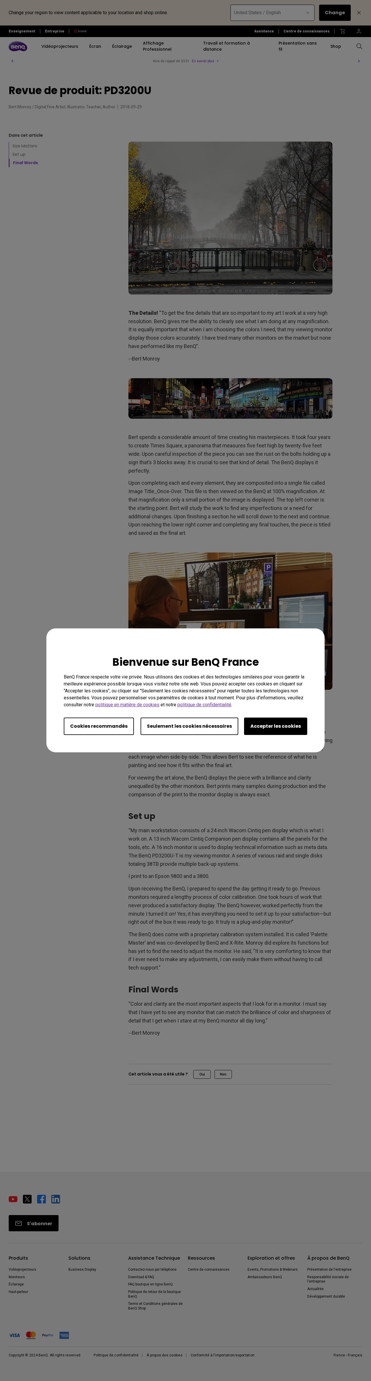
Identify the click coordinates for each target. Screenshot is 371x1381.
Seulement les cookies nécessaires (189, 726)
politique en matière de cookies (127, 705)
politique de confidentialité (204, 705)
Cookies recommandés (99, 726)
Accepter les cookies (275, 726)
